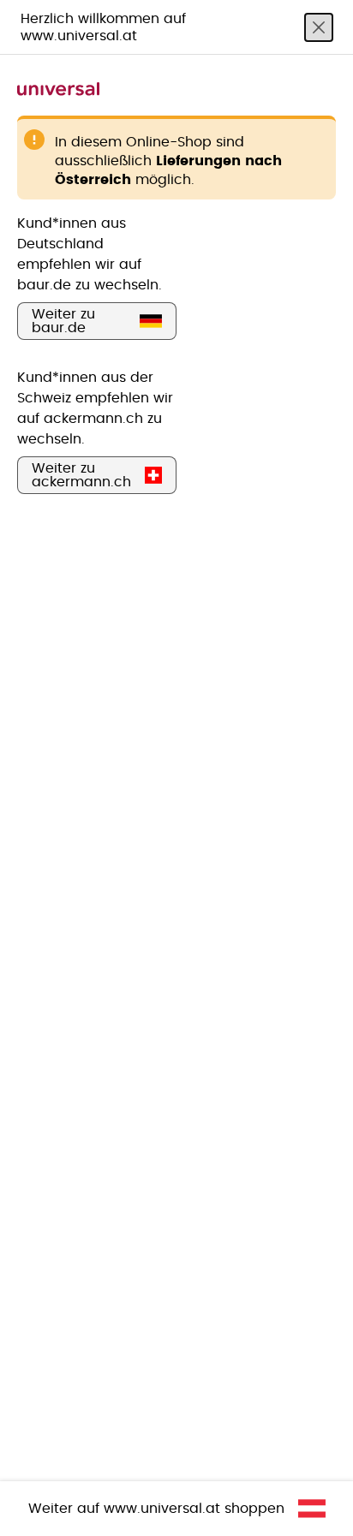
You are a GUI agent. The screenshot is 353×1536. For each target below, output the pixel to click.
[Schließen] (318, 27)
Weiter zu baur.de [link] (63, 321)
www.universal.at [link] (162, 1508)
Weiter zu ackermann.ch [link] (81, 475)
